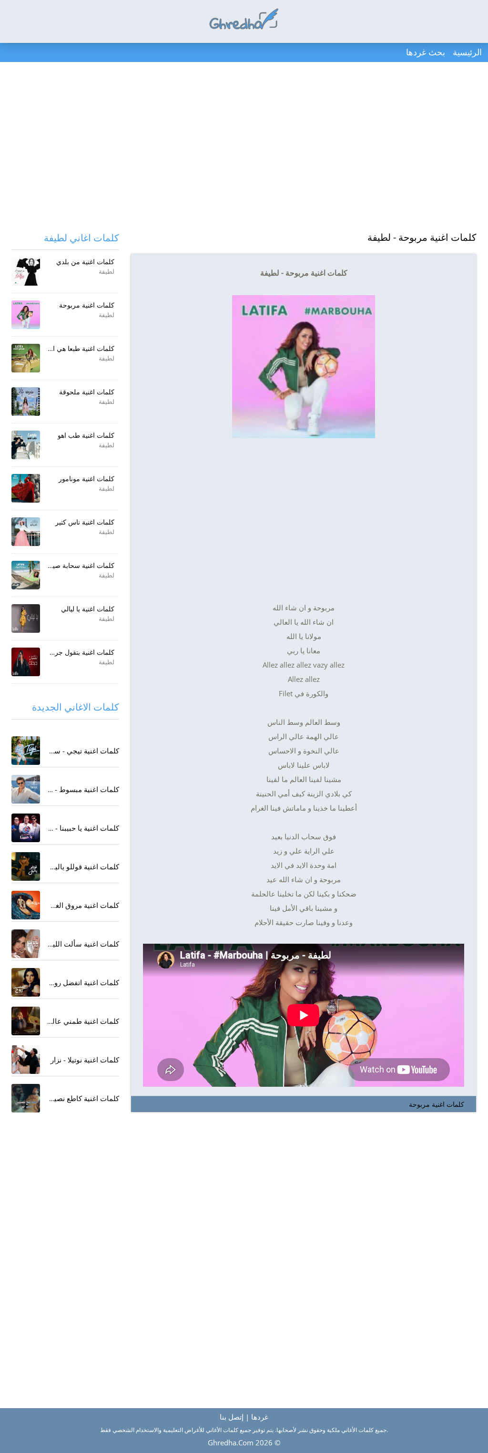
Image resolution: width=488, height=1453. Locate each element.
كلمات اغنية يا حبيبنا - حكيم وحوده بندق (60, 828)
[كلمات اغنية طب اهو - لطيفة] (25, 445)
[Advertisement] (244, 148)
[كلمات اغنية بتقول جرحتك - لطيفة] (25, 662)
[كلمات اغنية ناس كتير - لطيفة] (25, 531)
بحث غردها (425, 52)
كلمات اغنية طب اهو (86, 435)
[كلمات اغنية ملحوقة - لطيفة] (25, 401)
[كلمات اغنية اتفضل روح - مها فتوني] (25, 982)
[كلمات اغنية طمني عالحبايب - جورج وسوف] (25, 1021)
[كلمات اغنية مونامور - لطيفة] (25, 488)
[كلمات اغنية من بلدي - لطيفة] (25, 271)
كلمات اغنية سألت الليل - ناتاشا (71, 943)
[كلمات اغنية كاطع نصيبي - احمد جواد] (25, 1098)
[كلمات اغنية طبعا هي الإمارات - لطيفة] (25, 358)
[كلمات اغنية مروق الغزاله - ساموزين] (25, 905)
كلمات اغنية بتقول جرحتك (78, 652)
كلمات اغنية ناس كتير (84, 521)
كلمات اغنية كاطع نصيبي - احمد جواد (64, 1098)
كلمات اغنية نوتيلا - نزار (85, 1059)
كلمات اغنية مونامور (86, 478)
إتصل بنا (232, 1417)
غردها (259, 1417)
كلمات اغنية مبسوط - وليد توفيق (70, 789)
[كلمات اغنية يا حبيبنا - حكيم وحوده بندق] (25, 828)
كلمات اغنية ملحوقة (86, 391)
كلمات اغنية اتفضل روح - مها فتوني (66, 982)
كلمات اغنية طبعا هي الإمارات (73, 348)
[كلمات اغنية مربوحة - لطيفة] (25, 314)
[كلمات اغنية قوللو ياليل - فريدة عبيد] (25, 866)
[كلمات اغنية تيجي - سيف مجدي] (25, 750)
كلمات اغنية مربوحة (436, 1104)
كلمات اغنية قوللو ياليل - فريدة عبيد (65, 866)
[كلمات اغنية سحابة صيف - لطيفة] (25, 575)
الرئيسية (467, 52)
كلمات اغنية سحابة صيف (80, 565)
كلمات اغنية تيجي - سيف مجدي (71, 750)
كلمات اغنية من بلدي (85, 261)
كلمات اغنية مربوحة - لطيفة (422, 237)
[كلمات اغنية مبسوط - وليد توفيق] (25, 789)
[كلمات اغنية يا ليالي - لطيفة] (25, 618)
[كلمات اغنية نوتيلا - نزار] (25, 1059)
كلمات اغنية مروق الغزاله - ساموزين (65, 905)
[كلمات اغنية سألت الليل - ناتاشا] (25, 943)
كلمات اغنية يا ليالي (87, 608)
